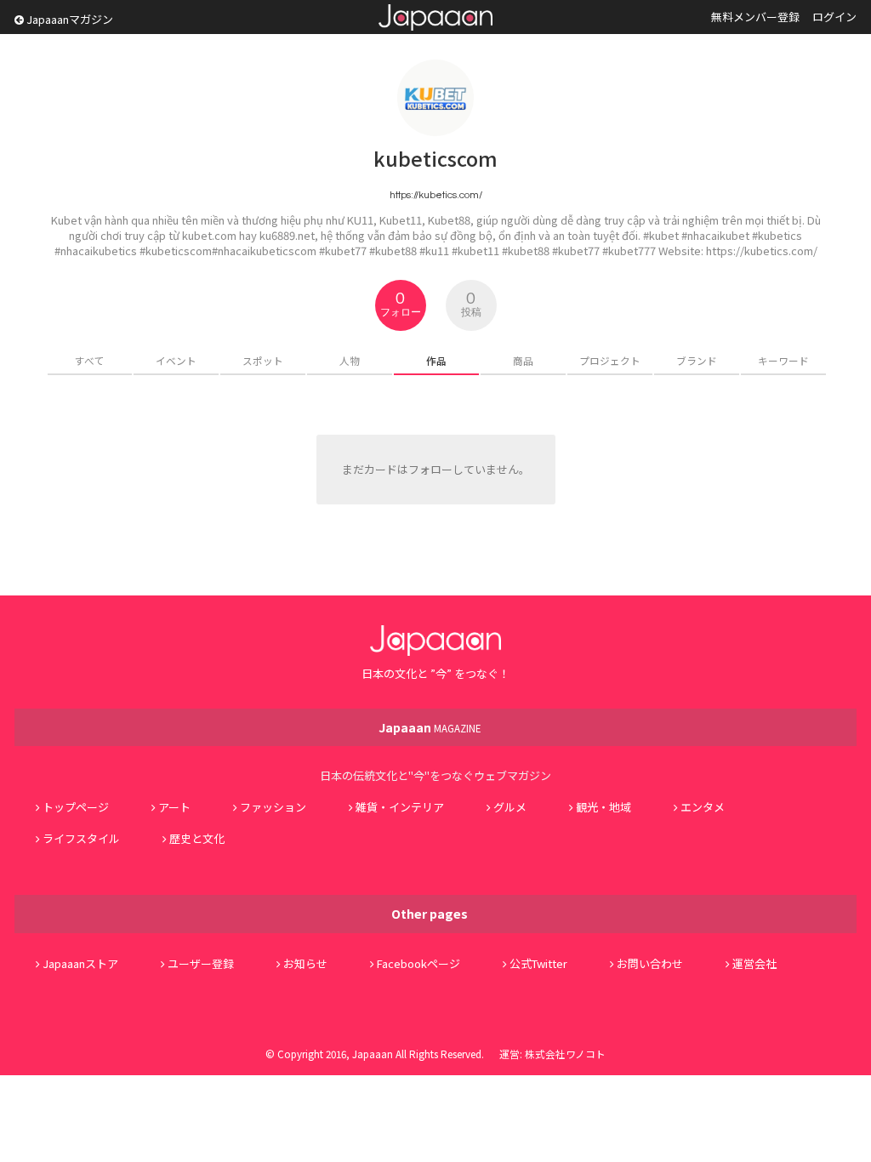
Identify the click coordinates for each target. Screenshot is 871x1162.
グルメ (510, 807)
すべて (90, 360)
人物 (349, 360)
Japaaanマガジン (68, 19)
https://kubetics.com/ (436, 195)
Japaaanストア (80, 963)
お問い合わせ (650, 963)
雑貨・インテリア (400, 807)
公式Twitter (538, 963)
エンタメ (702, 807)
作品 (436, 360)
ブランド (696, 360)
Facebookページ (418, 963)
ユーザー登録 (201, 963)
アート (174, 807)
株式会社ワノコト (565, 1053)
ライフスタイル (81, 838)
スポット (262, 360)
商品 (523, 360)
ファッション (273, 807)
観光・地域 (603, 807)
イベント (176, 360)
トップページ (76, 807)
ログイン (834, 17)
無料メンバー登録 (755, 17)
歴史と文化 (197, 838)
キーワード (783, 360)
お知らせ (305, 963)
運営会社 (754, 963)
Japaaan (435, 17)
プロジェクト (609, 360)
